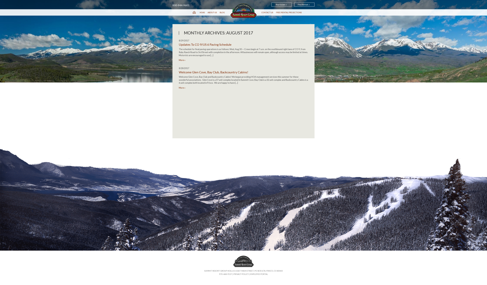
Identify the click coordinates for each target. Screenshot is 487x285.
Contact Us (267, 12)
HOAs (202, 12)
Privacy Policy (241, 274)
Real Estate (280, 4)
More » (182, 60)
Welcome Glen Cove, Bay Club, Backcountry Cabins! (213, 72)
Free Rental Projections (289, 12)
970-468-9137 (225, 274)
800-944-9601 (180, 5)
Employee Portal (259, 274)
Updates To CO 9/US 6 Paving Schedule (205, 44)
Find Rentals (303, 4)
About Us (212, 12)
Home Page (194, 12)
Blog (222, 12)
